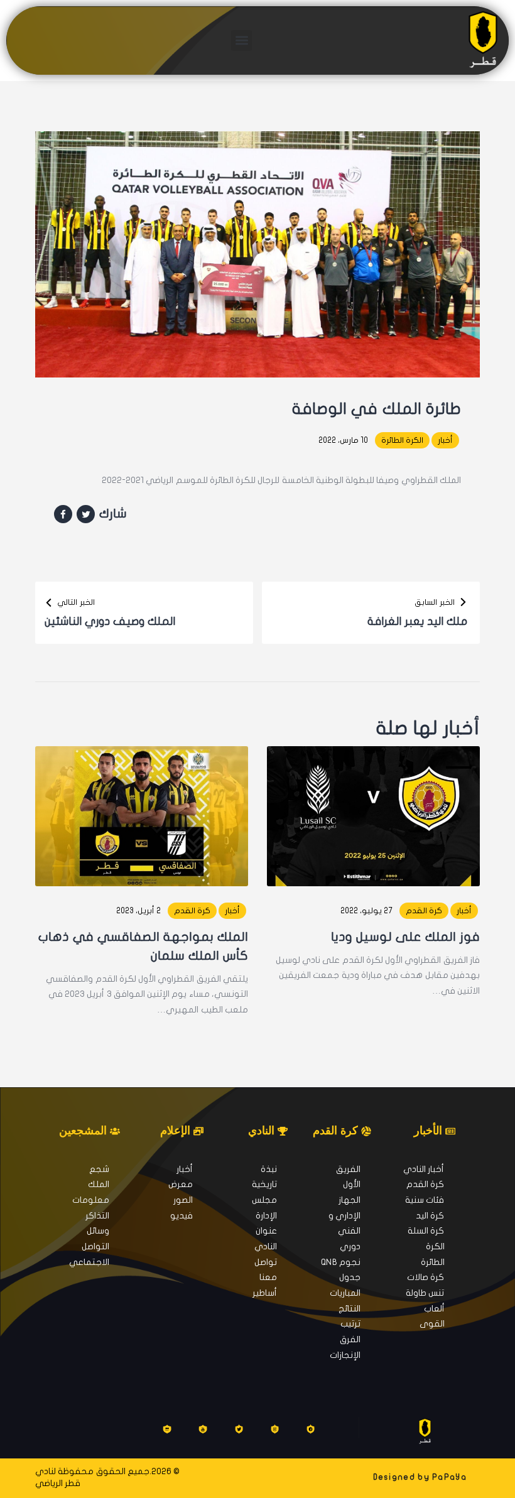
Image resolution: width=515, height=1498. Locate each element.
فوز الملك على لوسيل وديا (405, 936)
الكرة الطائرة (402, 440)
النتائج (349, 1308)
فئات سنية (424, 1200)
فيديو (181, 1215)
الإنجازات (345, 1355)
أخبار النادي (423, 1169)
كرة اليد (430, 1215)
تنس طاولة (425, 1293)
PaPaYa (449, 1477)
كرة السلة (426, 1230)
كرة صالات (425, 1277)
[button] (241, 40)
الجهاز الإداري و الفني (344, 1215)
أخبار (445, 440)
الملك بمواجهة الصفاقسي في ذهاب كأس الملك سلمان (143, 946)
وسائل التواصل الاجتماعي (89, 1246)
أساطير (264, 1293)
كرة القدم (424, 910)
